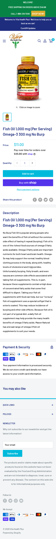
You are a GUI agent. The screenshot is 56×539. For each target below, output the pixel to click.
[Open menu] (4, 41)
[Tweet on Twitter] (46, 199)
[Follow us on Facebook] (5, 501)
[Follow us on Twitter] (10, 501)
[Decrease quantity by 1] (17, 163)
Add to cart (28, 173)
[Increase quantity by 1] (32, 163)
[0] (51, 41)
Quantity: (7, 163)
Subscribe (12, 453)
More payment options (28, 189)
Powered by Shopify (12, 533)
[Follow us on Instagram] (16, 501)
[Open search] (39, 40)
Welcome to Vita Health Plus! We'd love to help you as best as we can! (28, 21)
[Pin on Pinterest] (40, 199)
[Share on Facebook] (35, 199)
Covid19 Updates (28, 28)
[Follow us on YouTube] (21, 501)
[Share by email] (51, 199)
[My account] (45, 40)
